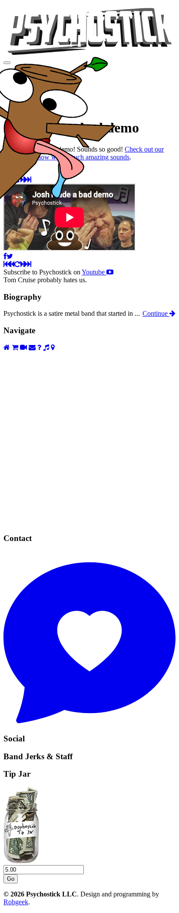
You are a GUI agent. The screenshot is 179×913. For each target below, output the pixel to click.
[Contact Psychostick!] (89, 721)
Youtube (94, 272)
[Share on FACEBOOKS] (5, 256)
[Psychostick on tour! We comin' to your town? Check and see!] (53, 347)
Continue (156, 313)
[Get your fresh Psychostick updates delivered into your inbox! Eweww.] (32, 347)
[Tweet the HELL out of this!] (10, 256)
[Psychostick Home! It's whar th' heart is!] (6, 347)
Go (10, 879)
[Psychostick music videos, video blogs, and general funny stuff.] (23, 347)
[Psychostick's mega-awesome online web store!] (15, 347)
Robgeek (15, 902)
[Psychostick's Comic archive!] (89, 521)
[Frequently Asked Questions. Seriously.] (39, 347)
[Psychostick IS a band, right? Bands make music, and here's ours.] (46, 347)
